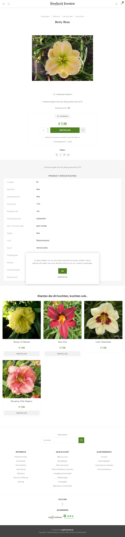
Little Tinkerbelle (103, 342)
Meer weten (62, 277)
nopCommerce (67, 530)
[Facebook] (62, 504)
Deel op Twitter (57, 155)
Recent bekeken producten (62, 469)
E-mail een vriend (68, 155)
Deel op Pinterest (64, 155)
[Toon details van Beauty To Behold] (22, 320)
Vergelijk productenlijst (62, 473)
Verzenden (81, 440)
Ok (62, 271)
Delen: (62, 150)
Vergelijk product (64, 94)
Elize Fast (62, 342)
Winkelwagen (62, 478)
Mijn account (62, 457)
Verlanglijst (62, 482)
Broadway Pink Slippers (21, 401)
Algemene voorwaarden (62, 486)
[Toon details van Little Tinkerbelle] (103, 320)
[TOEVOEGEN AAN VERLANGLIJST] (83, 130)
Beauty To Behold (22, 342)
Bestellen (65, 130)
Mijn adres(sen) (62, 465)
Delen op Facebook (60, 155)
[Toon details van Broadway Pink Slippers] (22, 379)
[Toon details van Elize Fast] (62, 320)
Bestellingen (62, 461)
